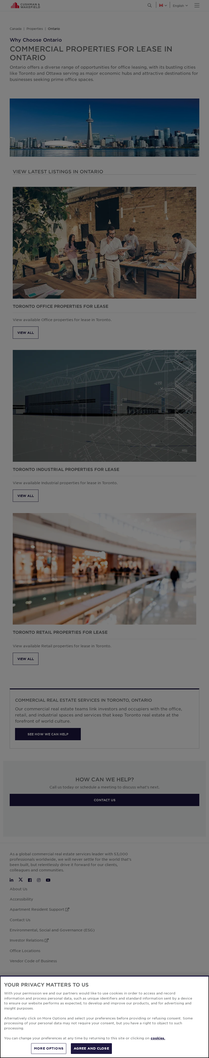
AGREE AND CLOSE (91, 1048)
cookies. (158, 1038)
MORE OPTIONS (48, 1048)
